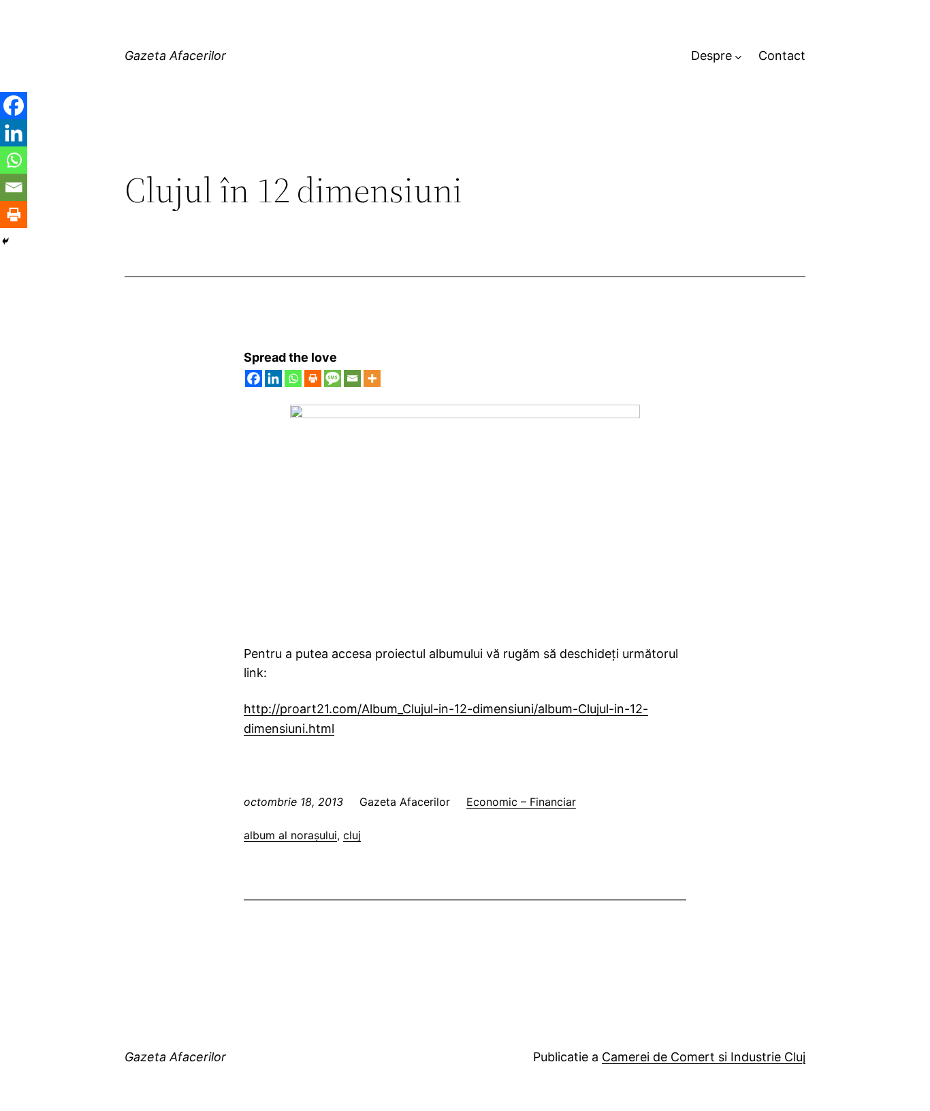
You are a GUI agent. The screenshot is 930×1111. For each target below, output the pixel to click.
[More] (372, 378)
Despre (711, 55)
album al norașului (290, 835)
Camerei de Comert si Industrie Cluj (703, 1057)
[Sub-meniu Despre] (738, 56)
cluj (352, 835)
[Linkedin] (273, 378)
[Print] (312, 378)
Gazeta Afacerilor (175, 55)
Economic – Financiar (521, 802)
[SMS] (332, 378)
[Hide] (5, 241)
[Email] (352, 378)
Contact (781, 55)
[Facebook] (253, 378)
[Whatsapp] (293, 378)
